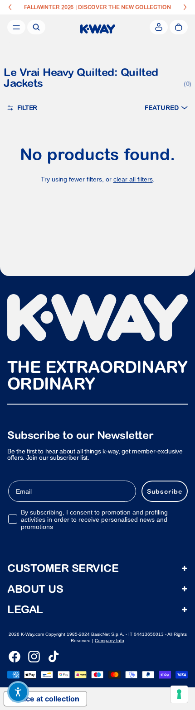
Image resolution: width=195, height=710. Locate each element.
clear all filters (133, 179)
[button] (166, 107)
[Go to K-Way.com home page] (97, 28)
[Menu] (16, 27)
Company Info (109, 640)
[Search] (36, 27)
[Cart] (179, 27)
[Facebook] (14, 656)
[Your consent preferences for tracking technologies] (179, 694)
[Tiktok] (53, 656)
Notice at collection (45, 698)
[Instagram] (34, 656)
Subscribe (164, 491)
